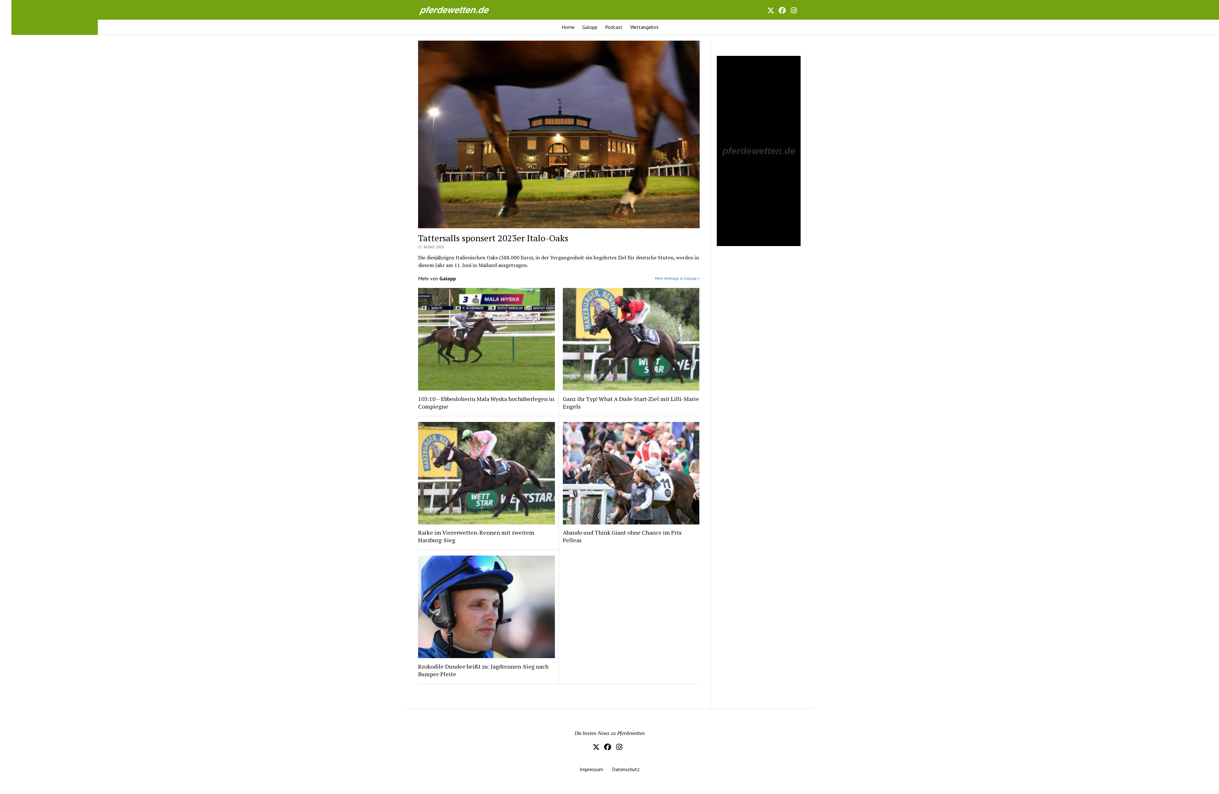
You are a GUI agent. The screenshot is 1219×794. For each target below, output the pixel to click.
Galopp (589, 27)
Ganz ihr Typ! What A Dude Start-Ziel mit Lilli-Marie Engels (631, 402)
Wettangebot (644, 27)
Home (568, 27)
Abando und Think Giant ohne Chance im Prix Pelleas (622, 536)
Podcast (614, 27)
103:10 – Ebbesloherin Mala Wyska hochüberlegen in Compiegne (486, 402)
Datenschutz (626, 769)
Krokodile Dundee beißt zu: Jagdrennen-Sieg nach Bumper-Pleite (483, 670)
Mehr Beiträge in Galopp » (677, 278)
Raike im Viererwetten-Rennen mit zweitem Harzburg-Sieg (476, 536)
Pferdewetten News (461, 10)
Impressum (591, 769)
